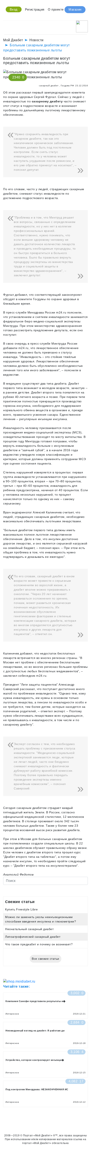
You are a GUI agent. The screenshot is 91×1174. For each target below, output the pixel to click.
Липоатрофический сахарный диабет (32, 936)
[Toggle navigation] (6, 25)
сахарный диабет (49, 85)
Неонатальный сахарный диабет (29, 929)
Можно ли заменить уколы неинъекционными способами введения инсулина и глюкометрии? (40, 919)
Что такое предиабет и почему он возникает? (39, 944)
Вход (14, 9)
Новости (36, 40)
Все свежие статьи (45, 958)
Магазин (75, 9)
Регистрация (34, 9)
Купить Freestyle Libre (21, 909)
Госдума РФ (67, 85)
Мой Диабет (13, 40)
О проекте (56, 9)
